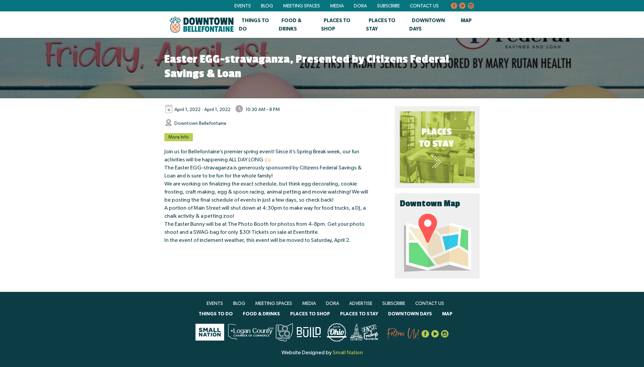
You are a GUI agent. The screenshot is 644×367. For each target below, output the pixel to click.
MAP (466, 20)
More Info (178, 137)
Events (242, 6)
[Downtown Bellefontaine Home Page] (201, 24)
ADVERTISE (360, 303)
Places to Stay (359, 314)
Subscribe (388, 6)
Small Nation (348, 352)
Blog (267, 6)
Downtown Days (410, 314)
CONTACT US (424, 6)
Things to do (216, 314)
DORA (360, 6)
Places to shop (310, 314)
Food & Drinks (261, 314)
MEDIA (337, 6)
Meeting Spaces (301, 6)
